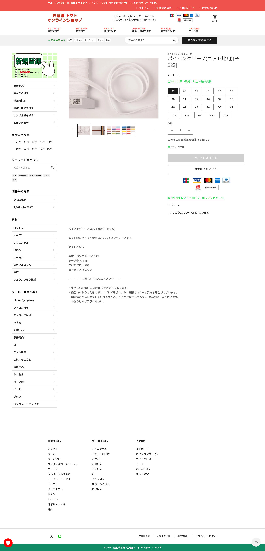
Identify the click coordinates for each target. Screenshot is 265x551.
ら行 (42, 149)
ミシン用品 (20, 352)
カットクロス (143, 459)
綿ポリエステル (22, 265)
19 (231, 91)
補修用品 (19, 367)
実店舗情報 (144, 536)
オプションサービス (147, 454)
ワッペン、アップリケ (26, 404)
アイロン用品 (21, 307)
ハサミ (17, 322)
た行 (42, 142)
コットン (19, 228)
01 (173, 91)
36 (208, 99)
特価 (108, 40)
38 (231, 99)
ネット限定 (142, 474)
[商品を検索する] (174, 40)
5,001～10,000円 (23, 207)
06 (196, 91)
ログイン (144, 8)
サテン (100, 40)
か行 (26, 142)
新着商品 (19, 85)
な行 (49, 142)
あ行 (18, 142)
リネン (17, 250)
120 (187, 115)
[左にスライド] (72, 130)
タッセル (19, 374)
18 (220, 91)
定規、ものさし (22, 359)
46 (173, 107)
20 (173, 99)
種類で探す (20, 100)
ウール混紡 (54, 459)
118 (173, 115)
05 (184, 91)
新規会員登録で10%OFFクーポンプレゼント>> (196, 198)
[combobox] (152, 40)
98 (199, 115)
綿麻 (16, 272)
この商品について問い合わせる (190, 212)
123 (225, 115)
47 (184, 107)
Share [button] (176, 205)
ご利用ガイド (186, 8)
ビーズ (17, 389)
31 (184, 99)
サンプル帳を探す (24, 115)
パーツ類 (19, 381)
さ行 (34, 142)
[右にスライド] (155, 130)
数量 (170, 123)
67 (231, 107)
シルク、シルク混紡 (25, 279)
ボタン (17, 396)
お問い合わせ (209, 8)
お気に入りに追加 (205, 169)
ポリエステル (21, 242)
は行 (18, 149)
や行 (34, 149)
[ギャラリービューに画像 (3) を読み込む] (113, 130)
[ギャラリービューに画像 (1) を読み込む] (83, 130)
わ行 (49, 149)
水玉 (70, 40)
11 (208, 91)
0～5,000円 (20, 199)
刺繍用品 (19, 330)
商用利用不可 (143, 469)
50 (208, 107)
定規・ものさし (101, 484)
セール (140, 464)
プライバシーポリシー (206, 536)
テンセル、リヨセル (59, 479)
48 (196, 107)
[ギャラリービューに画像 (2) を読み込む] (98, 130)
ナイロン (19, 235)
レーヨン (19, 257)
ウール (51, 454)
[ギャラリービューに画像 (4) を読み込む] (128, 130)
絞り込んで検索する (200, 40)
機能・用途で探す (24, 108)
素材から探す (21, 93)
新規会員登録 (164, 8)
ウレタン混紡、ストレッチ (63, 464)
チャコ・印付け (101, 454)
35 (196, 99)
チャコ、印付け (22, 315)
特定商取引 (182, 536)
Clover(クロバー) (24, 300)
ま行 (26, 149)
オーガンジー (89, 40)
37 (220, 99)
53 (220, 107)
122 (212, 115)
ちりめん (78, 40)
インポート (142, 449)
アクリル (53, 449)
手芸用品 (19, 337)
